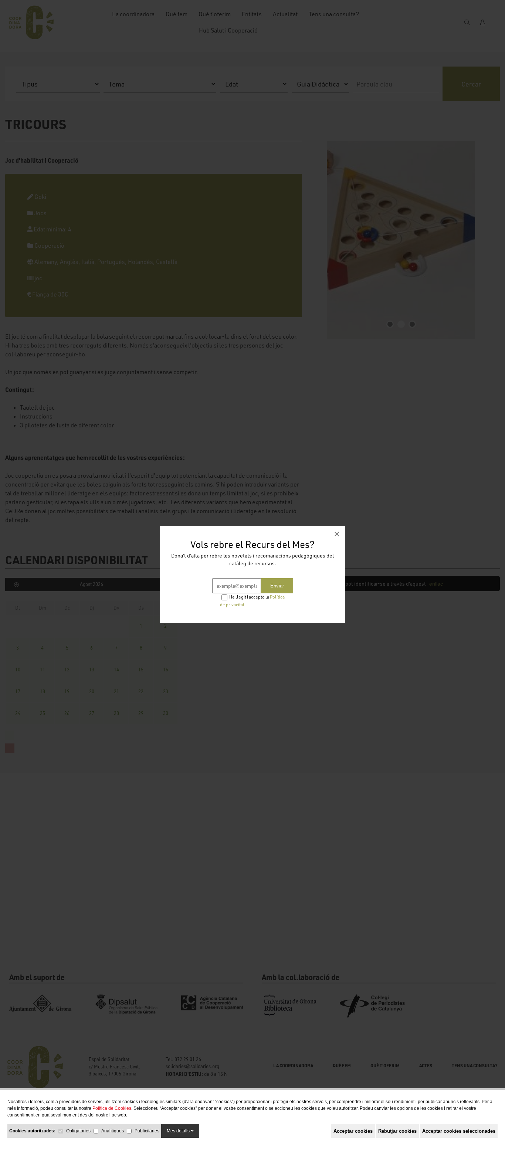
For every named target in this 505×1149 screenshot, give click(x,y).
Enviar (277, 586)
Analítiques (112, 1130)
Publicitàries (147, 1130)
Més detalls (179, 1130)
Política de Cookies (111, 1108)
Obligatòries (78, 1130)
